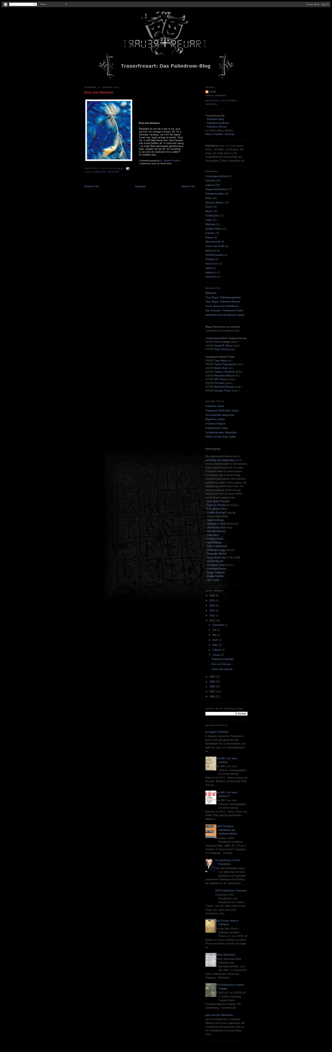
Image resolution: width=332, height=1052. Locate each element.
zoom (212, 92)
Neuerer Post (91, 186)
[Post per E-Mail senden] (127, 168)
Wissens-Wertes (214, 202)
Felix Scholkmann (217, 546)
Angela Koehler (215, 576)
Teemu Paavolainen (225, 364)
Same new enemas (222, 669)
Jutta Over (213, 535)
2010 (212, 676)
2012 (212, 615)
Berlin (208, 198)
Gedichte (113, 172)
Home (208, 134)
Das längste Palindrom (216, 731)
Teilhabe (210, 259)
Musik (208, 211)
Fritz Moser (213, 508)
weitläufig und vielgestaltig (220, 460)
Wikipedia (210, 293)
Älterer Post (188, 186)
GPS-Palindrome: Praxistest (231, 890)
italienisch (211, 272)
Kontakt (218, 134)
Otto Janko (213, 580)
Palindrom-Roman (217, 126)
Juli (214, 629)
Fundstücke (211, 215)
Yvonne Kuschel (216, 512)
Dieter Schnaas (215, 520)
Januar (216, 654)
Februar (217, 649)
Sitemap (229, 134)
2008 (212, 686)
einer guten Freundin (218, 501)
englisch (100, 172)
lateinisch (210, 250)
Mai (214, 634)
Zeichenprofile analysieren (219, 415)
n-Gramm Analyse (215, 423)
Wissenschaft (213, 241)
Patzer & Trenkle (216, 505)
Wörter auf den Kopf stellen (220, 436)
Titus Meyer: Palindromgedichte (223, 297)
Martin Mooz (221, 368)
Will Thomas (221, 379)
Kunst (208, 206)
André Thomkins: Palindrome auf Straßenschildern (226, 830)
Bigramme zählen (215, 419)
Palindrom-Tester (214, 406)
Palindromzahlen (214, 193)
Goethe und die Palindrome (218, 1015)
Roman (209, 237)
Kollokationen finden (216, 428)
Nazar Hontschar (216, 557)
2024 (212, 595)
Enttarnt (209, 233)
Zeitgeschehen (213, 228)
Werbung (210, 224)
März (215, 644)
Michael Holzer (215, 538)
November (218, 624)
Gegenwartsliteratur (216, 189)
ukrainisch (211, 276)
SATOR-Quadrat (214, 255)
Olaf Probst (213, 527)
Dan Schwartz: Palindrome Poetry (224, 310)
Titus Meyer (220, 360)
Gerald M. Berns (223, 345)
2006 (212, 696)
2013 (212, 610)
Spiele (208, 268)
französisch (211, 263)
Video (208, 220)
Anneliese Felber (216, 565)
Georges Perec (222, 390)
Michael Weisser (216, 531)
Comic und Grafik (215, 246)
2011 (212, 620)
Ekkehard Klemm (216, 568)
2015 (212, 600)
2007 (212, 691)
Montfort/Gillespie (224, 386)
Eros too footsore (98, 92)
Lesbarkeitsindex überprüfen (221, 432)
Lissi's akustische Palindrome (221, 306)
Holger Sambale (216, 572)
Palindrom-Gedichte (218, 123)
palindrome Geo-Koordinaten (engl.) (225, 314)
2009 (212, 681)
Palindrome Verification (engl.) (222, 410)
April (215, 639)
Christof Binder (215, 561)
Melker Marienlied (225, 954)
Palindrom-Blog (215, 119)
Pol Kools (220, 383)
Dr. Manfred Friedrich (170, 160)
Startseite (140, 186)
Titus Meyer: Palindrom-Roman (222, 301)
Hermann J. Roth (216, 523)
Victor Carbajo (222, 341)
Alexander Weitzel (224, 375)
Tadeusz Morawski (224, 371)
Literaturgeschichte (216, 176)
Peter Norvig (221, 349)
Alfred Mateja (214, 542)
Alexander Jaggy (216, 550)
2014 (212, 605)
